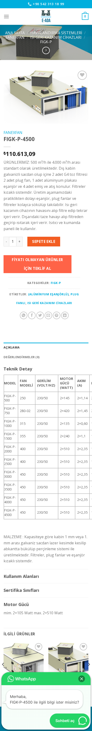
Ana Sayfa (15, 32)
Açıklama (12, 347)
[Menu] (6, 16)
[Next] (88, 673)
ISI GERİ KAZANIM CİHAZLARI (49, 303)
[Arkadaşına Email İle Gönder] (48, 315)
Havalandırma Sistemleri (56, 32)
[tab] (46, 347)
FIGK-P (46, 41)
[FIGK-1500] (24, 662)
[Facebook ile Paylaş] (32, 315)
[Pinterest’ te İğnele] (56, 315)
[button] (81, 678)
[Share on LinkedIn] (65, 315)
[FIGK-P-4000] (68, 662)
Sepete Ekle (43, 241)
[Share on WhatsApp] (23, 315)
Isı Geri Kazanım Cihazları (56, 37)
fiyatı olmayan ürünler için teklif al (37, 264)
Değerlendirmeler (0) (21, 357)
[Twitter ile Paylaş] (40, 315)
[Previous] (3, 673)
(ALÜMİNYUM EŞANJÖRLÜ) (48, 294)
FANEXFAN (15, 37)
